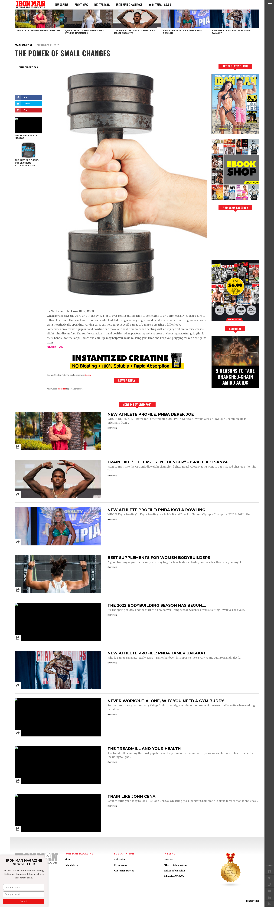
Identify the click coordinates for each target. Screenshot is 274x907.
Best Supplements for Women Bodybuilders (159, 557)
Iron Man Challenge (129, 5)
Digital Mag (102, 5)
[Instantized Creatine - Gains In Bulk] (127, 368)
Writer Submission (174, 870)
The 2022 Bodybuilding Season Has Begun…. (157, 605)
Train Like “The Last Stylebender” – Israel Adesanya (168, 462)
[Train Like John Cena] (58, 796)
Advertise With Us (174, 876)
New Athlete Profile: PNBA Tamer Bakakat (157, 653)
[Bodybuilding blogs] (231, 886)
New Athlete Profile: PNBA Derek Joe (151, 414)
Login (88, 375)
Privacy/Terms (252, 901)
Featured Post (23, 45)
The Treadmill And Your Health (144, 748)
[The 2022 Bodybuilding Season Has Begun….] (58, 605)
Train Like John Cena (131, 796)
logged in (62, 389)
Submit (23, 901)
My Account (121, 865)
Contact (168, 859)
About (68, 859)
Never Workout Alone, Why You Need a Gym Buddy (166, 701)
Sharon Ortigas (28, 67)
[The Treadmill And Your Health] (58, 748)
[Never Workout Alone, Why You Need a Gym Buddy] (58, 698)
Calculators (71, 865)
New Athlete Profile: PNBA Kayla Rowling (156, 510)
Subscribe (61, 5)
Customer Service (124, 870)
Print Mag (81, 5)
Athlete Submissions (175, 865)
